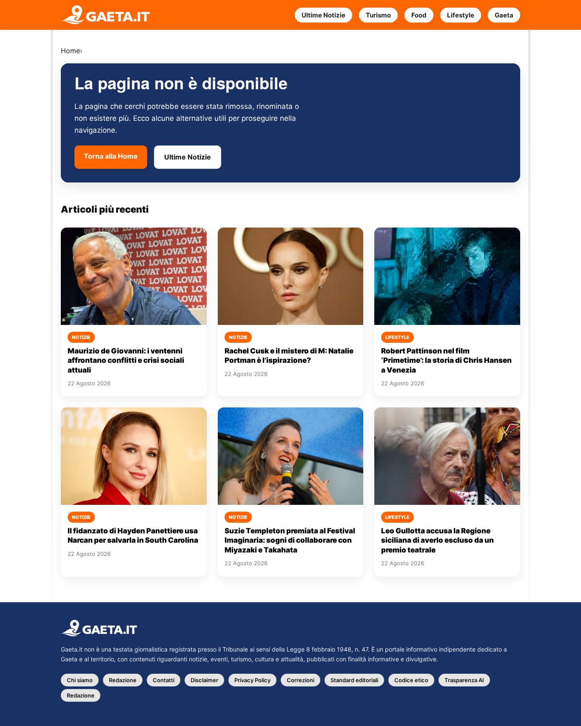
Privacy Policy (252, 680)
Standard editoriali (354, 680)
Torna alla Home (111, 156)
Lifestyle (460, 15)
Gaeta (504, 15)
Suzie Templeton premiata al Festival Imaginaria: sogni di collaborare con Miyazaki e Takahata (290, 540)
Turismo (378, 15)
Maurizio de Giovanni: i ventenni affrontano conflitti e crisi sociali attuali (126, 360)
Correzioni (300, 680)
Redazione (123, 680)
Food (419, 15)
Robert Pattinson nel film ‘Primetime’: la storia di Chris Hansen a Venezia (446, 360)
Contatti (163, 680)
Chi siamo (80, 680)
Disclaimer (204, 680)
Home (70, 50)
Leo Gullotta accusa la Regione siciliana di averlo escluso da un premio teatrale (437, 540)
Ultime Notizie (323, 15)
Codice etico (411, 680)
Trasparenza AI (464, 680)
